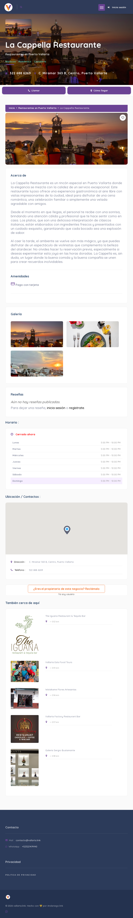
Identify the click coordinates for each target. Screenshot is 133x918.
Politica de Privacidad (20, 875)
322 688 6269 (20, 73)
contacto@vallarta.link (28, 840)
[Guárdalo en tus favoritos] (123, 118)
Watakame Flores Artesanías (60, 689)
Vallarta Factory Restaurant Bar (62, 716)
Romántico (25, 61)
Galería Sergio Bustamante (60, 750)
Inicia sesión (119, 7)
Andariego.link (55, 905)
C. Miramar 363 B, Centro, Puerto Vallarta (51, 561)
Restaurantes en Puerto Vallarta (37, 108)
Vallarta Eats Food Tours (58, 662)
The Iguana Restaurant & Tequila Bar (65, 616)
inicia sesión (56, 408)
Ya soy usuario (66, 594)
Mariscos (10, 61)
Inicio (12, 108)
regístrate (76, 408)
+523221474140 (29, 846)
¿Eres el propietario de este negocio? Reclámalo (66, 589)
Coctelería (40, 61)
